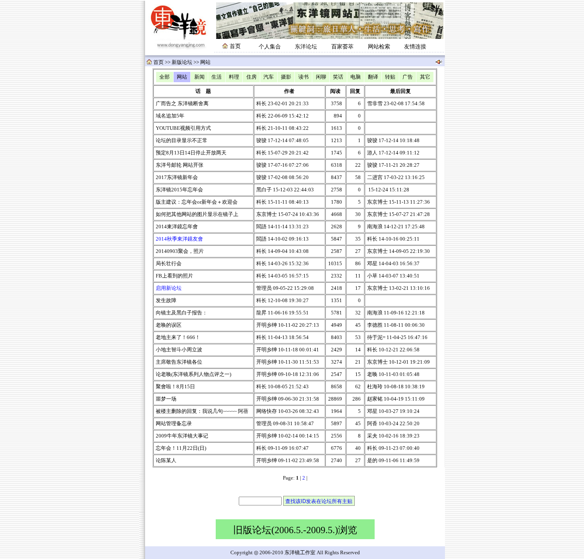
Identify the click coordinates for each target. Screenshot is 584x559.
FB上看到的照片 (174, 276)
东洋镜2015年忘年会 (179, 190)
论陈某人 (166, 460)
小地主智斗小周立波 (179, 350)
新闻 (199, 77)
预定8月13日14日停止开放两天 (191, 153)
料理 (234, 77)
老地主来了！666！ (178, 337)
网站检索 (379, 47)
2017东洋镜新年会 (177, 177)
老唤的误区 (169, 325)
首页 (158, 62)
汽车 (268, 77)
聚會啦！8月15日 (175, 386)
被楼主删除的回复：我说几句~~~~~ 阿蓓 (202, 411)
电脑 (355, 77)
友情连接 (415, 47)
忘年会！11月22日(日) (181, 448)
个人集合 (270, 47)
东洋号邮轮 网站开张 (179, 165)
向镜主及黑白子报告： (181, 313)
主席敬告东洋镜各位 (179, 362)
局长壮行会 (169, 263)
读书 (303, 77)
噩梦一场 (166, 399)
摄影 (286, 77)
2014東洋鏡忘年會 (177, 226)
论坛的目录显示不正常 (181, 140)
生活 (216, 77)
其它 (425, 77)
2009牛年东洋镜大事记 (182, 436)
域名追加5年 (170, 116)
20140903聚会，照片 (180, 251)
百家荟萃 (342, 47)
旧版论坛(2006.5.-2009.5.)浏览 (295, 530)
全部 (164, 77)
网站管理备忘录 (174, 423)
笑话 (338, 77)
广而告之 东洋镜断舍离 (182, 103)
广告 (407, 77)
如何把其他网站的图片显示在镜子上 (197, 214)
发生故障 (166, 300)
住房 (251, 77)
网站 (182, 77)
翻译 (373, 77)
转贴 (390, 77)
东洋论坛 (306, 47)
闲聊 (321, 77)
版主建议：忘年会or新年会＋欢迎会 (197, 202)
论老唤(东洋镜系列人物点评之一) (193, 374)
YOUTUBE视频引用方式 (183, 128)
